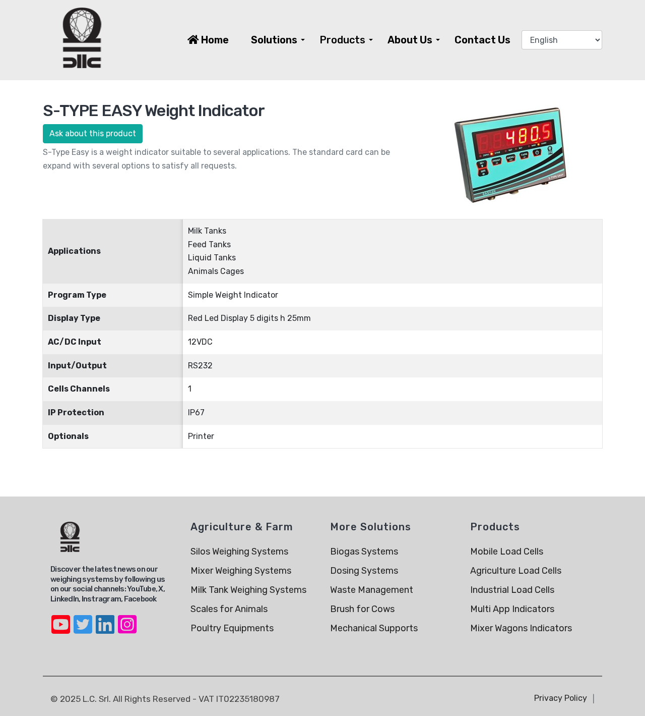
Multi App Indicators (512, 609)
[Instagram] (127, 618)
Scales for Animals (229, 609)
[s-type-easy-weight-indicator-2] (512, 153)
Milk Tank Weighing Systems (248, 589)
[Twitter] (83, 618)
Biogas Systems (364, 551)
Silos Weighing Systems (239, 551)
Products (342, 40)
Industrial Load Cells (512, 589)
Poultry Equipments (232, 628)
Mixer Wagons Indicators (521, 628)
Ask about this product (92, 133)
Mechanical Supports (374, 628)
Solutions (274, 40)
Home (214, 40)
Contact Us (482, 40)
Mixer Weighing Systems (240, 570)
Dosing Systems (364, 570)
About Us (410, 40)
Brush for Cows (362, 609)
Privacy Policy (560, 698)
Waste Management (371, 589)
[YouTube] (60, 618)
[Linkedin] (105, 618)
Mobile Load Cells (506, 551)
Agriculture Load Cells (515, 570)
